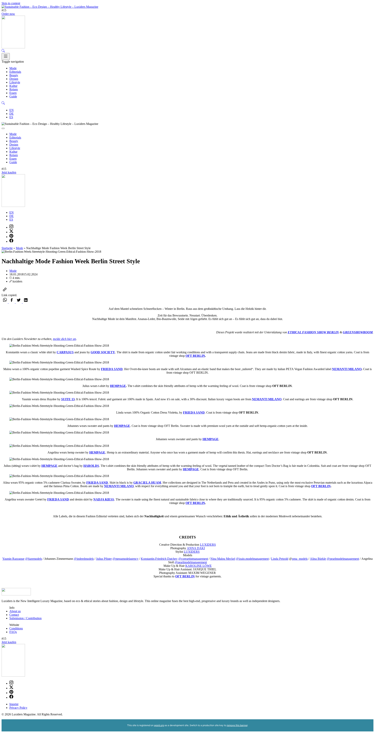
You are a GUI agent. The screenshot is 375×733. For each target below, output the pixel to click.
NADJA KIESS (103, 499)
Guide (13, 96)
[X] (11, 232)
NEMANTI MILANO (347, 369)
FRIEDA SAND (112, 369)
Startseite (7, 248)
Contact (14, 614)
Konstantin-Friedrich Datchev (159, 558)
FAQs (13, 632)
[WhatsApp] (5, 302)
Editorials (15, 71)
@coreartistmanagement (193, 558)
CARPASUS (65, 352)
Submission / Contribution (25, 618)
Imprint (13, 704)
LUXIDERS (208, 544)
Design (13, 78)
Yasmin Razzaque (13, 558)
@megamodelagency (125, 558)
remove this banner (237, 725)
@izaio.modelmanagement (252, 558)
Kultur (13, 85)
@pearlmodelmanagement (343, 558)
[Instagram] (11, 227)
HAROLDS (91, 465)
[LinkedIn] (26, 302)
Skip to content (11, 3)
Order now (8, 13)
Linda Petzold (279, 558)
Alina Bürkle (318, 558)
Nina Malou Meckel (222, 558)
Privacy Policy (18, 707)
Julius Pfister (104, 558)
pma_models (300, 558)
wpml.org (159, 725)
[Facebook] (11, 241)
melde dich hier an (64, 339)
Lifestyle (14, 82)
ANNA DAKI (196, 548)
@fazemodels (33, 558)
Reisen (13, 89)
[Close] (3, 128)
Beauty (13, 75)
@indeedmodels (84, 558)
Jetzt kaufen (9, 172)
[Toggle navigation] (6, 56)
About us (15, 611)
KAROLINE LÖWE (198, 565)
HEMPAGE (118, 386)
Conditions (16, 628)
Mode (13, 68)
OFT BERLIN (195, 355)
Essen (13, 93)
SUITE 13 (68, 399)
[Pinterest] (11, 236)
